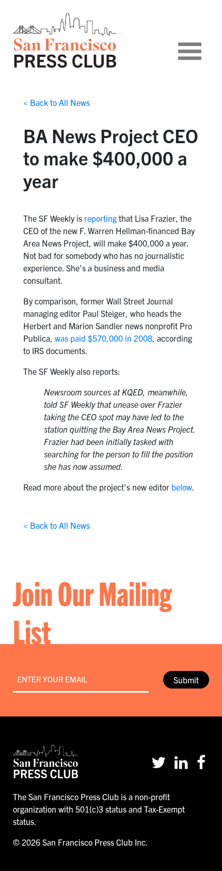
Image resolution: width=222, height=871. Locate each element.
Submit (186, 680)
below (181, 487)
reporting (100, 218)
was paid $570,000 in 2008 (103, 338)
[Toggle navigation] (202, 40)
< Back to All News (56, 102)
